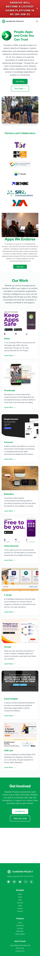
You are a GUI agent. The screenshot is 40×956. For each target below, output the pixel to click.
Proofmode (20, 925)
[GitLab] (20, 882)
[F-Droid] (20, 174)
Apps (20, 897)
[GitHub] (14, 882)
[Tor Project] (20, 144)
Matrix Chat (20, 948)
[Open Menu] (37, 21)
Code (20, 900)
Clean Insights (20, 934)
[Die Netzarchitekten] (20, 203)
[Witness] (19, 154)
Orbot (20, 922)
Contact (20, 911)
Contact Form (20, 951)
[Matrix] (26, 882)
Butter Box (20, 931)
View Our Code (20, 818)
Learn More (8, 355)
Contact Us (20, 811)
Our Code (19, 88)
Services (20, 903)
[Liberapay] (31, 882)
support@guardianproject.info (20, 945)
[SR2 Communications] (20, 193)
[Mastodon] (8, 882)
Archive (20, 908)
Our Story (20, 81)
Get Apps (20, 267)
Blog (20, 905)
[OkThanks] (20, 183)
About (20, 894)
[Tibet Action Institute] (20, 164)
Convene (20, 928)
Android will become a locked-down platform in (20, 6)
